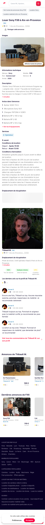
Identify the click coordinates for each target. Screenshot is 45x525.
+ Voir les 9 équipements (11, 127)
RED (32, 462)
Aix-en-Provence (33, 451)
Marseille (9, 446)
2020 (9, 78)
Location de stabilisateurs (10, 488)
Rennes (34, 448)
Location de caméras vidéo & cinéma (14, 483)
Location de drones (22, 491)
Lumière (12, 472)
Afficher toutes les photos (33, 64)
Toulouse (22, 446)
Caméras (5, 472)
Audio (18, 472)
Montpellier (26, 448)
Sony (10, 73)
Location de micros (8, 491)
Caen (24, 451)
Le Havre (18, 451)
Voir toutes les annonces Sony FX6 (14, 10)
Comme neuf (10, 76)
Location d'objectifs (27, 485)
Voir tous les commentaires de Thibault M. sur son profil (21, 339)
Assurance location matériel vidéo (13, 502)
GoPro (9, 464)
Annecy (4, 454)
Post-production (7, 475)
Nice (27, 446)
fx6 (36, 418)
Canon (8, 462)
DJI (19, 462)
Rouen (11, 451)
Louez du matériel (37, 491)
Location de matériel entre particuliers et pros (17, 504)
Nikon (14, 462)
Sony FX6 (6, 418)
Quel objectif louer (36, 499)
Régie (32, 472)
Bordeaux (5, 448)
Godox (4, 464)
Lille (11, 448)
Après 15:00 (14, 146)
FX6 (30, 73)
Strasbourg (17, 448)
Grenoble (5, 451)
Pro (12, 381)
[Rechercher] (38, 3)
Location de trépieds (28, 488)
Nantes (33, 446)
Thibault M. (7, 250)
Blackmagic (25, 462)
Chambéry (11, 454)
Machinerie (25, 472)
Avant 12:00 (14, 148)
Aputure (37, 462)
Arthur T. (37, 421)
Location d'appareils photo (10, 485)
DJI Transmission (9, 378)
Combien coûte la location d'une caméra (15, 499)
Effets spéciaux (19, 475)
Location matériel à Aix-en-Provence (15, 14)
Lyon (15, 446)
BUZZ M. (6, 421)
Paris (3, 446)
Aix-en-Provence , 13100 (10, 380)
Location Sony (34, 10)
